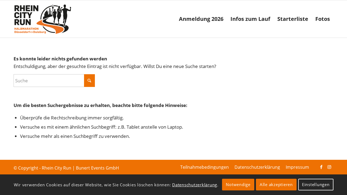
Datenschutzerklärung (194, 184)
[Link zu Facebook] (321, 167)
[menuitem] (201, 19)
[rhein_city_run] (42, 19)
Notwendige (238, 184)
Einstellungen (316, 184)
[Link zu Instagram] (329, 167)
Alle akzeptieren (276, 184)
